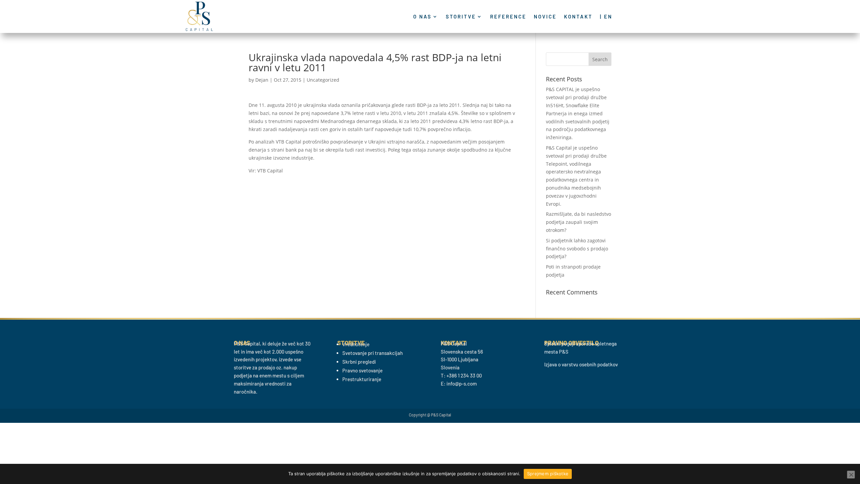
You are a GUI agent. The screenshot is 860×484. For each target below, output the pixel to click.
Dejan (261, 80)
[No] (851, 475)
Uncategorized (323, 80)
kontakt (578, 16)
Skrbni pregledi (359, 362)
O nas (422, 16)
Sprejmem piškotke (547, 473)
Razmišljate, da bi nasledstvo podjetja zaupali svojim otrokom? (578, 222)
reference (508, 16)
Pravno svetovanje (362, 370)
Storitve (461, 16)
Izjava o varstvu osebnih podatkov (581, 364)
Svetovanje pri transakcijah (372, 353)
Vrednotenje (356, 344)
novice (545, 16)
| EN (606, 16)
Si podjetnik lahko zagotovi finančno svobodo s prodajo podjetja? (577, 248)
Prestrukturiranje (361, 379)
